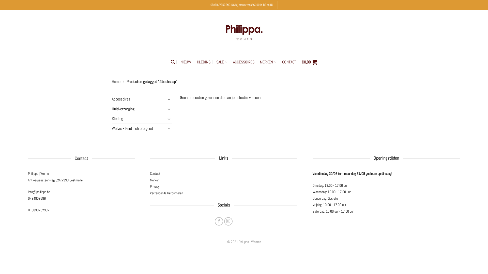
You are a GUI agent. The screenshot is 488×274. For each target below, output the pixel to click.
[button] (173, 62)
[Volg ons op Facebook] (219, 221)
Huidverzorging (123, 109)
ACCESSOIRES (243, 62)
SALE (220, 62)
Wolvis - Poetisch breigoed (132, 128)
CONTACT (289, 62)
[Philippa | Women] (244, 31)
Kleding (117, 118)
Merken (154, 180)
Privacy (155, 186)
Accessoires (121, 99)
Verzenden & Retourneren (166, 193)
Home (116, 81)
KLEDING (204, 62)
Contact (155, 173)
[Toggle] (169, 99)
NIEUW (185, 62)
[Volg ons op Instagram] (228, 221)
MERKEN (266, 62)
